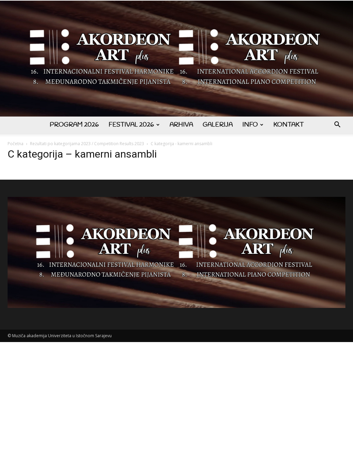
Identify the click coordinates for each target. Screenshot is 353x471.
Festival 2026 (131, 125)
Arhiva (181, 125)
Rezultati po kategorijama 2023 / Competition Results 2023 (87, 144)
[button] (337, 125)
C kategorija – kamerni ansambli (82, 154)
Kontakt (288, 125)
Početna (15, 144)
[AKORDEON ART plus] (176, 59)
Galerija (218, 125)
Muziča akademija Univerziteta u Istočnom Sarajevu (62, 336)
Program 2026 (74, 125)
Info (250, 125)
